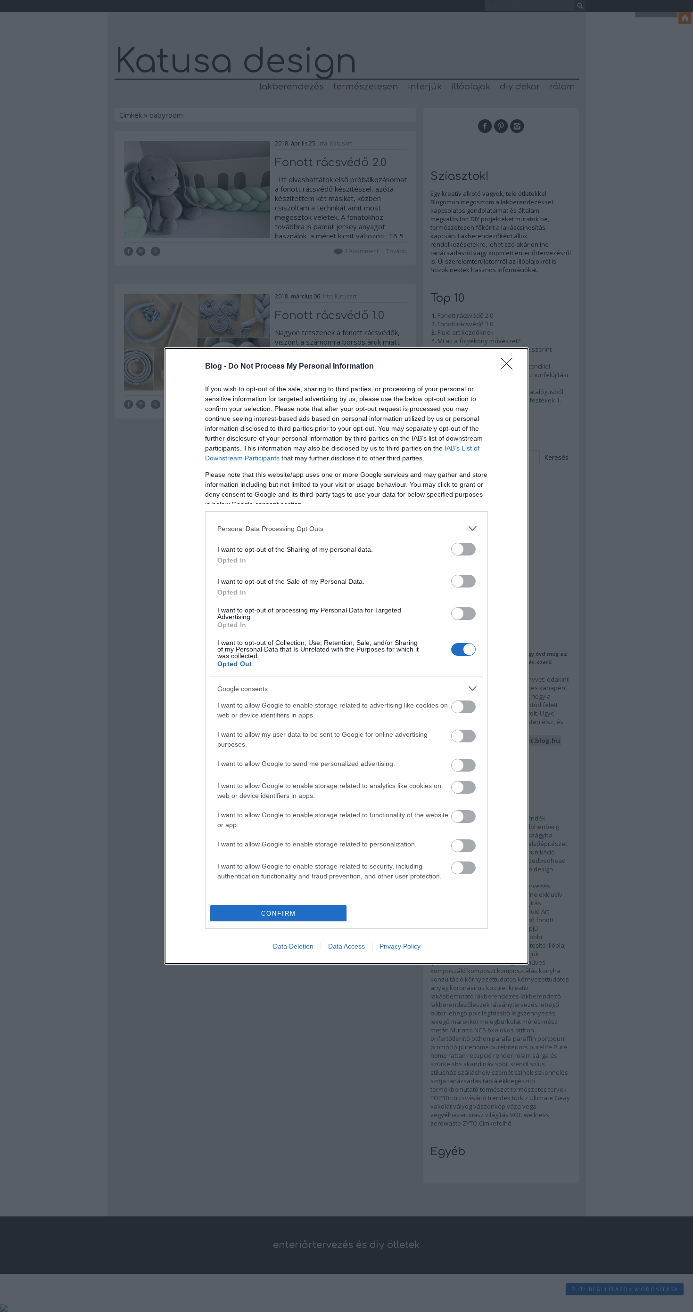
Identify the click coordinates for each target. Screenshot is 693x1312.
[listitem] (346, 528)
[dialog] (346, 656)
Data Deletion (293, 946)
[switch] (463, 549)
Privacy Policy (400, 946)
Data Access (346, 946)
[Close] (510, 367)
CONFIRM (278, 913)
